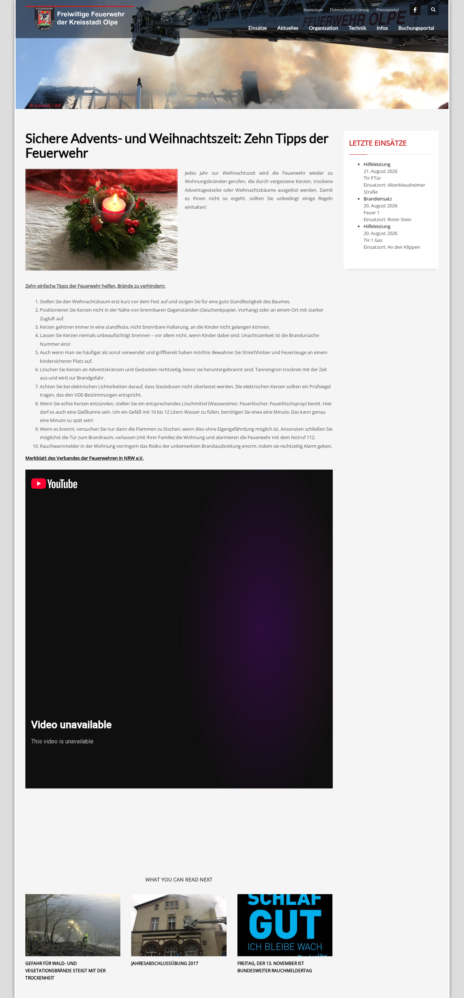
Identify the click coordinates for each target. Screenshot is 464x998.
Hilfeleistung (377, 164)
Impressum (313, 9)
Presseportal (387, 9)
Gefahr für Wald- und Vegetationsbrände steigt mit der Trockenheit (65, 970)
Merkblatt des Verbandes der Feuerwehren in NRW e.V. (84, 458)
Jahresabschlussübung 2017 (164, 963)
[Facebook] (415, 9)
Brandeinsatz (378, 198)
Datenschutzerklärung (349, 9)
